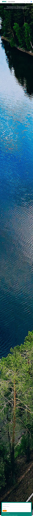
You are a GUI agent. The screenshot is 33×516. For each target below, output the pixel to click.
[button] (24, 1)
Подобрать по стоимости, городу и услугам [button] (10, 515)
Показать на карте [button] (6, 513)
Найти (4, 510)
